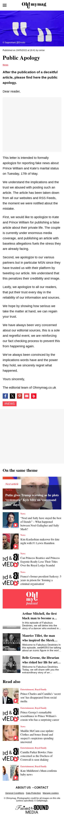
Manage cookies (51, 793)
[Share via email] (26, 396)
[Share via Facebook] (5, 396)
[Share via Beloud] (33, 396)
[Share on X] (12, 396)
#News (9, 403)
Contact (41, 787)
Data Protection (33, 793)
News (5, 65)
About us (23, 787)
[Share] (19, 396)
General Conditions (14, 793)
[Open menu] (5, 5)
